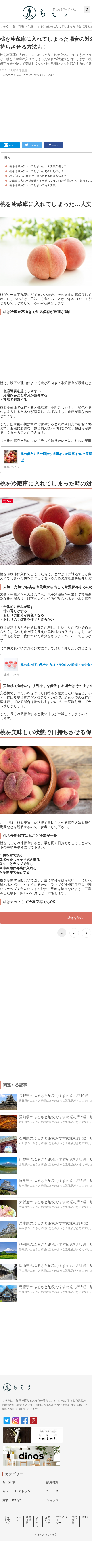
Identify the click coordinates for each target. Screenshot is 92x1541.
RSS (85, 1517)
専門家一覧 (74, 1520)
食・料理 (18, 26)
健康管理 (52, 1482)
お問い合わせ (47, 1520)
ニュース (52, 1491)
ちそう (4, 26)
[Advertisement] (46, 77)
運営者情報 (28, 1520)
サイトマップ (7, 1520)
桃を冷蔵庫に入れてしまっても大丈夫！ (33, 185)
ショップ (52, 1500)
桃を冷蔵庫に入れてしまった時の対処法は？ (36, 171)
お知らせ (37, 1521)
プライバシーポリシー (61, 1520)
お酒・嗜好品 (11, 1500)
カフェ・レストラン (16, 1491)
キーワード (18, 1520)
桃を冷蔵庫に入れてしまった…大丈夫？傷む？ (37, 166)
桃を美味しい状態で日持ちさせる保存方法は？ (37, 176)
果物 (31, 26)
